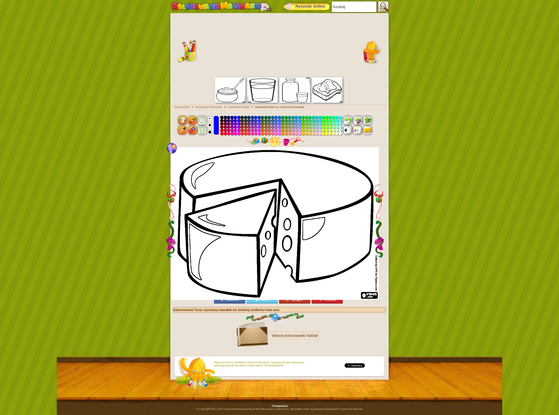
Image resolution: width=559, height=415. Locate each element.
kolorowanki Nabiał (301, 335)
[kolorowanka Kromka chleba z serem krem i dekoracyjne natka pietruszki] (327, 101)
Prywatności (280, 406)
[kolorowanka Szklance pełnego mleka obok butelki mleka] (295, 101)
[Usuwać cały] (357, 120)
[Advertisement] (279, 44)
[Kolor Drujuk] (358, 130)
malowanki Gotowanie (208, 107)
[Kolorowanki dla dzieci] (221, 6)
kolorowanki (182, 107)
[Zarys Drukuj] (348, 130)
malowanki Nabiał (239, 107)
